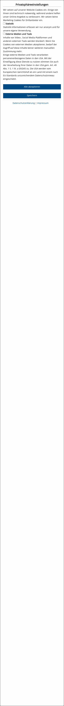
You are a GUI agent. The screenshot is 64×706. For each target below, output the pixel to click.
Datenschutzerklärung (24, 103)
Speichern (32, 95)
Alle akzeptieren (32, 86)
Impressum (43, 103)
